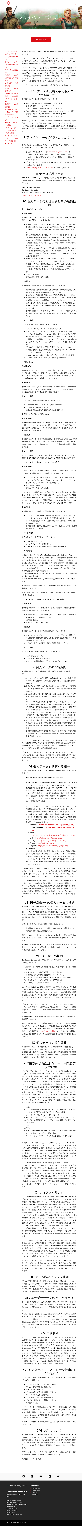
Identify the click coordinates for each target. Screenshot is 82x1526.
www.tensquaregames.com (57, 152)
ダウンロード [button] (40, 40)
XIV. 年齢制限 (9, 133)
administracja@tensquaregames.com (39, 168)
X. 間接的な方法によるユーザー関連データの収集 (11, 112)
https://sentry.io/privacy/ (45, 843)
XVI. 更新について (11, 144)
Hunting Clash (36, 1490)
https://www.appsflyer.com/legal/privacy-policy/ (56, 825)
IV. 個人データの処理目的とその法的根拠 (11, 77)
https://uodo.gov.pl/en (47, 1031)
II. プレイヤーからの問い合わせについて (11, 64)
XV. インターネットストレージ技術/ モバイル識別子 (11, 138)
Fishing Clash (36, 1488)
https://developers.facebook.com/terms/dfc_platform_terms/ (52, 835)
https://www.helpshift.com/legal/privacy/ (53, 846)
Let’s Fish (35, 1492)
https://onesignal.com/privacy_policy (52, 841)
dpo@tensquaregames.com (32, 195)
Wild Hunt (35, 1494)
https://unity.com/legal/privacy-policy (49, 838)
